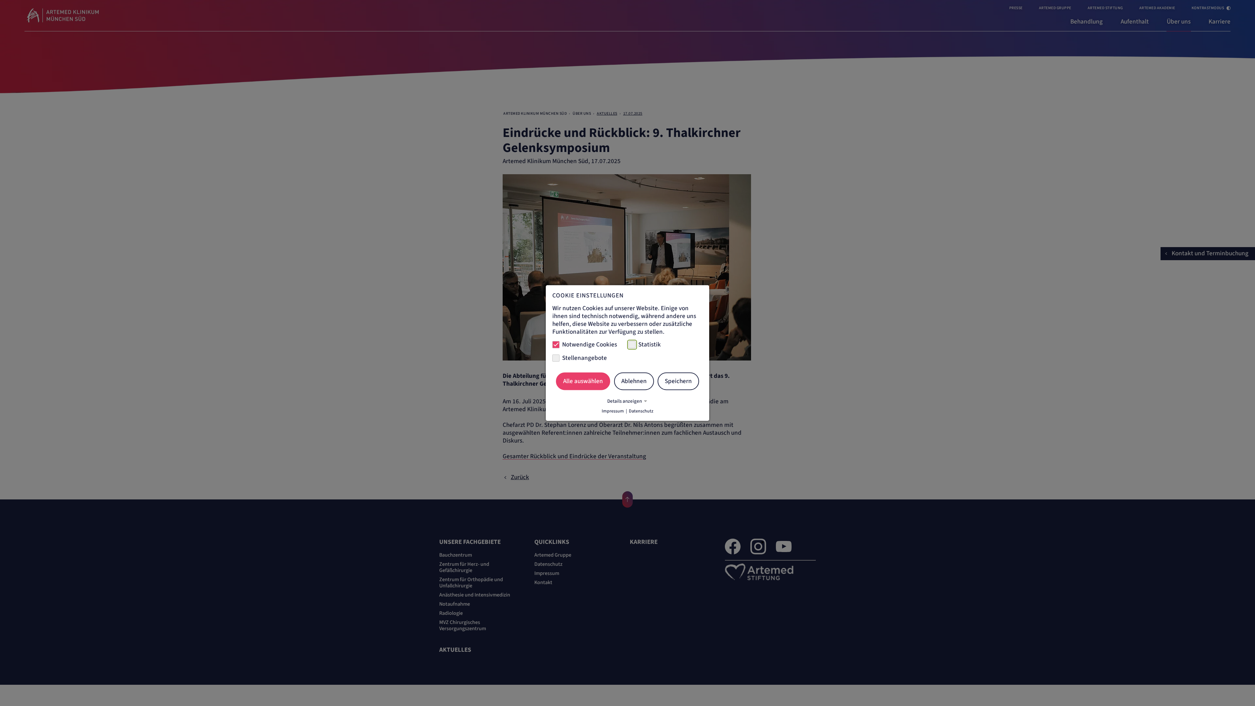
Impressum (613, 411)
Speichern (678, 381)
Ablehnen (634, 381)
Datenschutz (641, 411)
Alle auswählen (583, 381)
